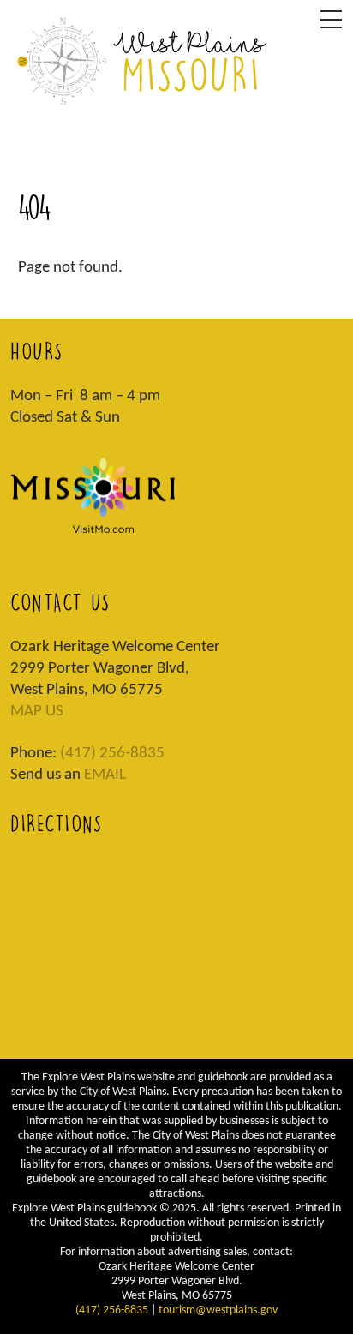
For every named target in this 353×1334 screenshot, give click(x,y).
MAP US (36, 711)
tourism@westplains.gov (218, 1310)
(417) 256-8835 (112, 753)
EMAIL (105, 775)
